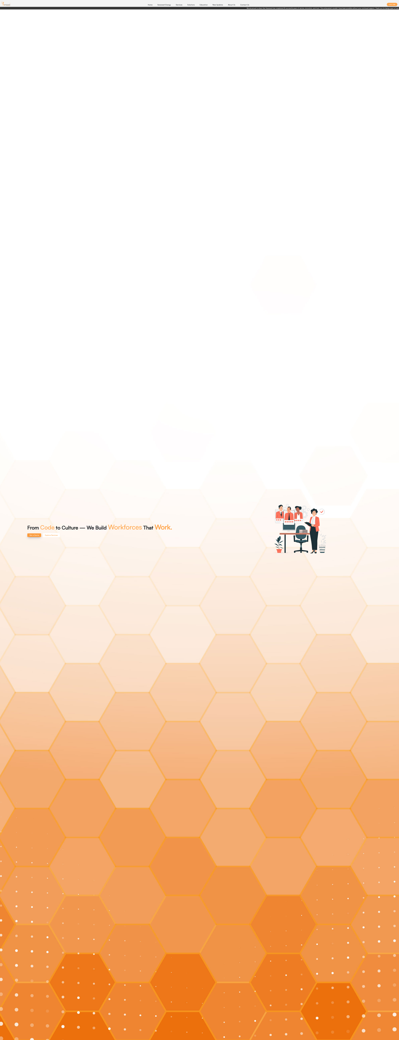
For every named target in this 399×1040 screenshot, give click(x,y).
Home (150, 5)
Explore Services (51, 535)
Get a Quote (34, 535)
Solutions (191, 5)
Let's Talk (392, 4)
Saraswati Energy (164, 5)
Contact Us (244, 5)
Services (179, 5)
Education (204, 5)
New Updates (218, 5)
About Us (231, 5)
